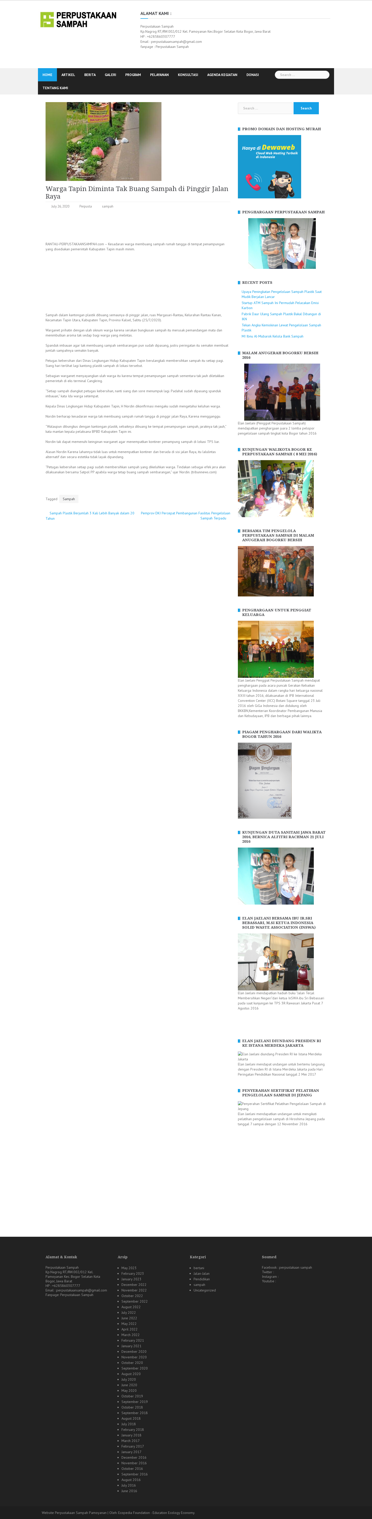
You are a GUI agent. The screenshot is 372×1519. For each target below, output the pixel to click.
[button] (241, 243)
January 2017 (131, 1452)
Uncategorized (205, 1290)
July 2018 (128, 1424)
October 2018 (132, 1407)
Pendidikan (202, 1279)
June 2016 (129, 1491)
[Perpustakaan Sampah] (78, 19)
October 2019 (132, 1396)
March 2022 (130, 1335)
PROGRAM (133, 74)
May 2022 (129, 1323)
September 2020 (134, 1368)
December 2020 (134, 1351)
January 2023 (131, 1279)
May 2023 (129, 1268)
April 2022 (129, 1329)
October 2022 (132, 1295)
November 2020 (134, 1357)
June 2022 (129, 1318)
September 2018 (134, 1413)
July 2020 (128, 1379)
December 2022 (134, 1284)
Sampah (69, 499)
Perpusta (85, 206)
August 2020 (131, 1374)
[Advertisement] (138, 226)
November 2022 (134, 1290)
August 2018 (131, 1418)
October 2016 (132, 1468)
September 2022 (134, 1301)
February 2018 (132, 1429)
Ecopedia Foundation (134, 1512)
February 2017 (132, 1446)
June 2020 (129, 1385)
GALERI (110, 74)
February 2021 (132, 1340)
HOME (47, 74)
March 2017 (130, 1440)
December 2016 (134, 1457)
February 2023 (132, 1273)
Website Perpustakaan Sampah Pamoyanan (74, 1512)
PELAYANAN (159, 74)
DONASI (252, 74)
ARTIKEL (68, 74)
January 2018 (131, 1435)
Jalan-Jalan (202, 1273)
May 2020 (129, 1390)
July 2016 (128, 1485)
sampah (107, 206)
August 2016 (131, 1479)
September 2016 (134, 1474)
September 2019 (134, 1401)
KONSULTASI (188, 74)
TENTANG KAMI (55, 88)
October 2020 (132, 1362)
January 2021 (131, 1346)
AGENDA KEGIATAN (222, 74)
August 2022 (131, 1307)
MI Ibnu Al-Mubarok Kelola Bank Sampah (272, 336)
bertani (199, 1268)
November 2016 (134, 1463)
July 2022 (128, 1312)
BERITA (90, 74)
